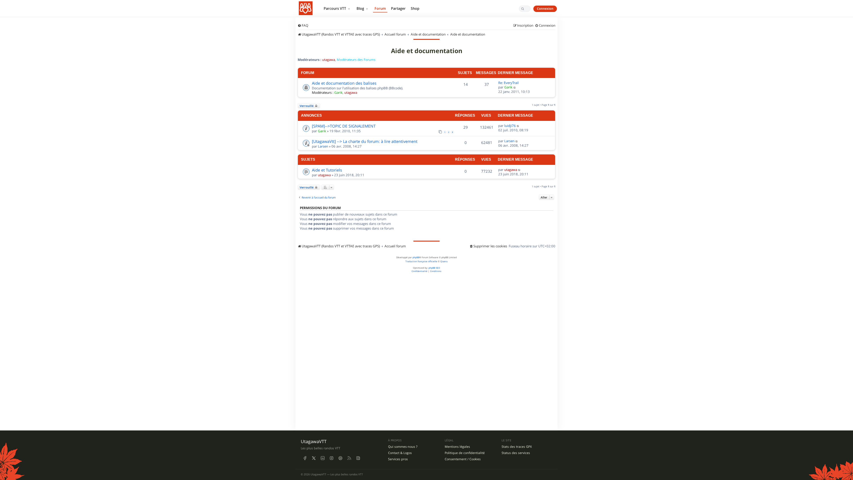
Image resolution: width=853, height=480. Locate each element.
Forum (380, 8)
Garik (338, 92)
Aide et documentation (426, 51)
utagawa (328, 59)
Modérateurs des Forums (356, 59)
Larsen (323, 146)
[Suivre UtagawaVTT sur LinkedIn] (323, 458)
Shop (415, 8)
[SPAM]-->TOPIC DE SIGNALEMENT (344, 126)
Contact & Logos (400, 453)
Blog (361, 8)
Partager (398, 8)
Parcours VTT (335, 8)
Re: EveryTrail (508, 82)
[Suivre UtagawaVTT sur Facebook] (305, 458)
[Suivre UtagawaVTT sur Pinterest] (340, 458)
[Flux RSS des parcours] (349, 458)
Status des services (516, 453)
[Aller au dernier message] (518, 125)
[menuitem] (303, 25)
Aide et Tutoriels (327, 170)
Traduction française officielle (421, 261)
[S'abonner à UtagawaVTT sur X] (314, 458)
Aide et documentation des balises (344, 83)
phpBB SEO (434, 267)
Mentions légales (457, 447)
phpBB (416, 257)
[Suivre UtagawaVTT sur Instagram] (331, 458)
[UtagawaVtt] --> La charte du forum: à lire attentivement (364, 141)
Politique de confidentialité (465, 453)
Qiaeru (444, 261)
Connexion (545, 8)
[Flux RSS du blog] (358, 458)
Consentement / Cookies (463, 459)
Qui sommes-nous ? (402, 447)
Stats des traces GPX (517, 447)
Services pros (398, 459)
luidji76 (510, 125)
